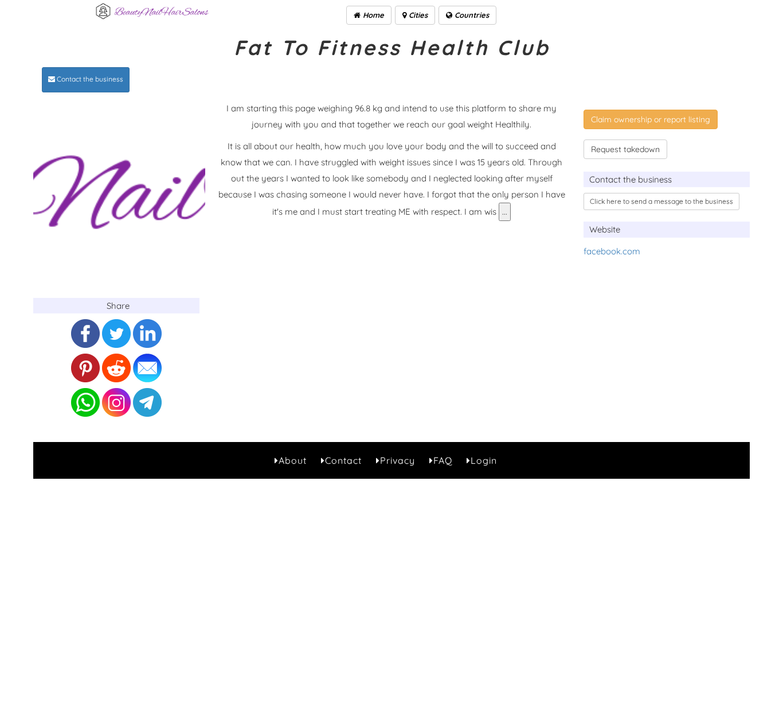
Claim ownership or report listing (650, 119)
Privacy (397, 460)
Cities (417, 15)
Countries (470, 15)
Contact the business (89, 79)
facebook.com (612, 251)
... (505, 211)
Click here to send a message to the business (661, 201)
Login (484, 460)
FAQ (442, 460)
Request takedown (625, 149)
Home (372, 15)
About (293, 460)
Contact (343, 460)
